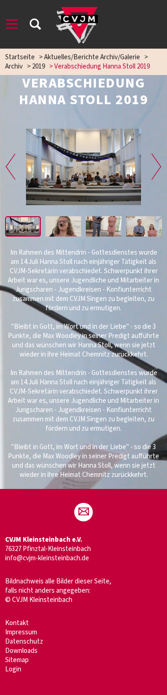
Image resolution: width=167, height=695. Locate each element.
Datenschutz (24, 641)
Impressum (21, 632)
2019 (38, 66)
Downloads (21, 651)
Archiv (14, 66)
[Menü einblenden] (12, 26)
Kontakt (17, 623)
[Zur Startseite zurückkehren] (77, 11)
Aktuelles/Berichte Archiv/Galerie (92, 57)
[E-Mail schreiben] (83, 512)
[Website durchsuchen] (35, 26)
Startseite (20, 57)
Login (13, 669)
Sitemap (17, 660)
